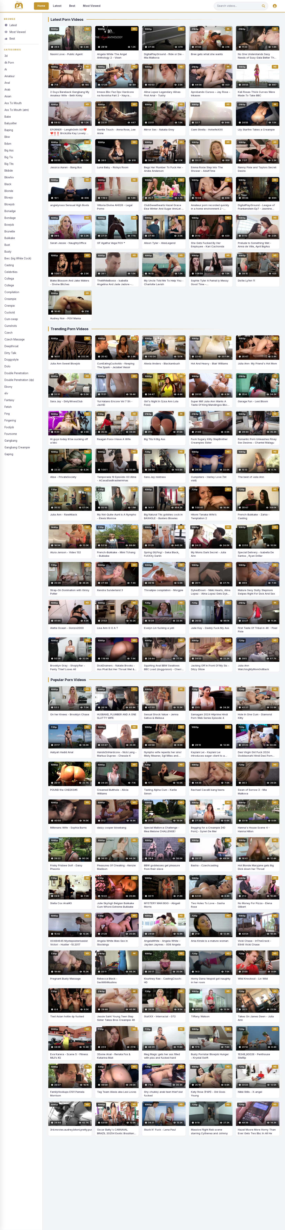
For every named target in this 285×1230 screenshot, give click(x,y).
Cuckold (9, 312)
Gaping (8, 454)
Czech (8, 332)
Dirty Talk (10, 353)
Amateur (9, 76)
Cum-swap (11, 319)
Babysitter (10, 123)
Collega (9, 278)
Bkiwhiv (9, 177)
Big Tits (9, 163)
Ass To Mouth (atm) (16, 109)
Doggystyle (11, 359)
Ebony (8, 386)
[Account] (274, 6)
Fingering (10, 420)
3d (6, 55)
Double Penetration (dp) (19, 380)
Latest (57, 5)
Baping (8, 130)
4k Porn (9, 62)
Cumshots (10, 325)
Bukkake (9, 238)
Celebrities (10, 272)
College (9, 285)
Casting (9, 265)
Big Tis (8, 157)
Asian (7, 96)
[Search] (263, 6)
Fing (7, 413)
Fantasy (9, 400)
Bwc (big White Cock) (17, 258)
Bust (7, 244)
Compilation (11, 292)
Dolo (7, 366)
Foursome (10, 434)
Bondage (10, 217)
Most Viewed (91, 5)
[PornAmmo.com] (19, 6)
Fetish (8, 406)
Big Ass (9, 150)
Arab (7, 89)
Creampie (10, 298)
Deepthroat (11, 346)
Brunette (9, 231)
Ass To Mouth (13, 103)
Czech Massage (14, 339)
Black (7, 184)
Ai (5, 69)
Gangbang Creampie (17, 447)
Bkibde (8, 170)
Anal (7, 82)
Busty (7, 251)
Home (41, 5)
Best (72, 5)
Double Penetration (16, 373)
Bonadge (10, 211)
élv (6, 393)
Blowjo (8, 197)
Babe (7, 116)
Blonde (8, 190)
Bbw (7, 136)
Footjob (9, 427)
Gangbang (10, 440)
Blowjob (9, 204)
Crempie (9, 305)
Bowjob (9, 224)
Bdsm (7, 143)
